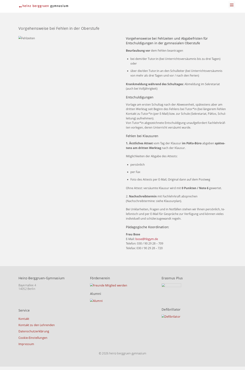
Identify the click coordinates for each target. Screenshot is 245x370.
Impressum (26, 344)
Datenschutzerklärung (33, 331)
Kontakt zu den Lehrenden (36, 325)
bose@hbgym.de (146, 239)
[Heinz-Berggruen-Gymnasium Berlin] (43, 6)
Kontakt (23, 319)
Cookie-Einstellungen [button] (32, 338)
